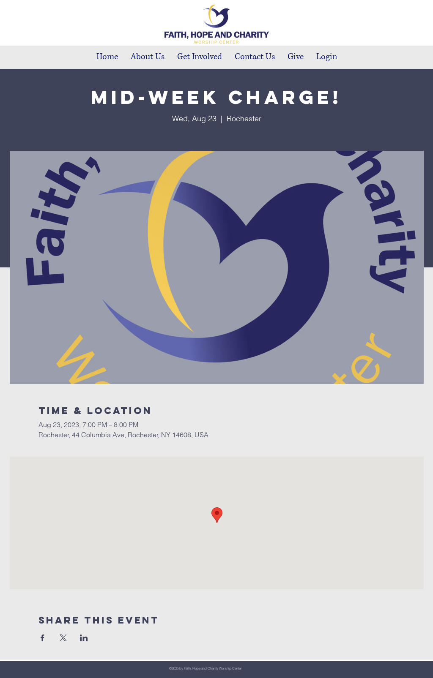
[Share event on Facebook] (42, 637)
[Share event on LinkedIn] (84, 637)
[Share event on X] (63, 637)
